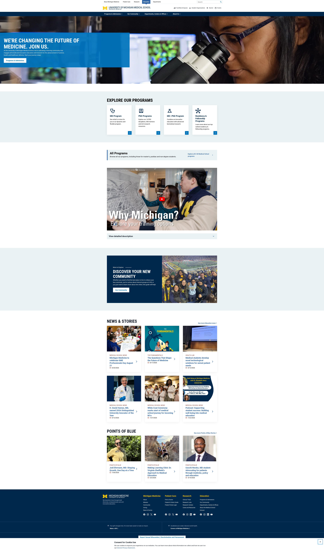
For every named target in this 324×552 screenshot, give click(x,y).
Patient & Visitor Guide (171, 502)
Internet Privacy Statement (126, 548)
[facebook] (144, 514)
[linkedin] (191, 514)
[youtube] (155, 514)
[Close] (320, 542)
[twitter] (151, 514)
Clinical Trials (187, 499)
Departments (157, 2)
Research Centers (188, 505)
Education (146, 2)
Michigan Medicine (151, 496)
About (145, 499)
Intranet (202, 510)
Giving (145, 507)
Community (146, 505)
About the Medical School (207, 507)
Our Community (204, 502)
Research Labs (187, 502)
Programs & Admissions (207, 499)
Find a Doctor (169, 499)
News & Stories (147, 510)
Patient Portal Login (171, 505)
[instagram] (148, 514)
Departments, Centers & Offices (209, 505)
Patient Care (126, 2)
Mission (145, 502)
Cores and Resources (189, 507)
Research (136, 2)
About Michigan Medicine (111, 2)
